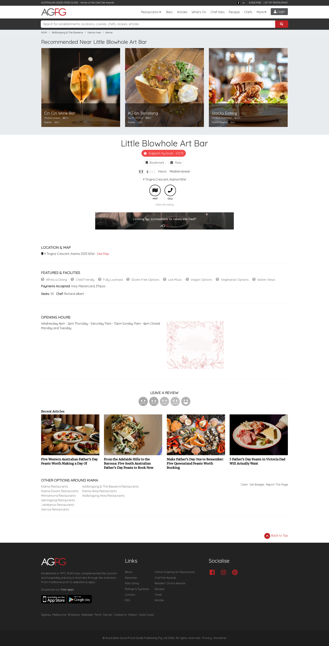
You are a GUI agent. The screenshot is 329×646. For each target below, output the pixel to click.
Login (280, 12)
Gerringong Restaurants (58, 500)
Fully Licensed (113, 280)
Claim (244, 484)
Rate (178, 163)
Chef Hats (218, 12)
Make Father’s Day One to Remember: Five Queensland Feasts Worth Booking (195, 463)
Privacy (207, 638)
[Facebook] (238, 3)
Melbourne (59, 614)
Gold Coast (146, 614)
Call (170, 190)
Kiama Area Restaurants (99, 491)
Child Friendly (85, 280)
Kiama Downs (219, 122)
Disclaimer (220, 638)
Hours (162, 171)
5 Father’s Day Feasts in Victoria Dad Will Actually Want (257, 461)
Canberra (120, 614)
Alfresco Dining (56, 280)
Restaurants (149, 12)
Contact (130, 594)
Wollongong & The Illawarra (67, 32)
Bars (169, 12)
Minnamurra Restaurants (58, 496)
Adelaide (87, 614)
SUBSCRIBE (255, 2)
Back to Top (279, 535)
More (260, 12)
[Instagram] (243, 3)
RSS (127, 600)
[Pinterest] (235, 573)
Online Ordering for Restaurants (175, 572)
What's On (199, 12)
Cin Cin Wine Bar (59, 113)
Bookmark (156, 163)
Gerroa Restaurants (55, 509)
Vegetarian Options (235, 280)
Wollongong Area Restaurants (103, 496)
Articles (182, 12)
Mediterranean (180, 171)
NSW (44, 32)
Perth (97, 614)
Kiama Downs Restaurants (59, 491)
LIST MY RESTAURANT (276, 2)
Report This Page (277, 484)
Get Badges (256, 484)
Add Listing (132, 583)
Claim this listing (165, 204)
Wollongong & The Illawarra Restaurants (110, 486)
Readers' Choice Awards (170, 583)
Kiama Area (94, 32)
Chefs (248, 12)
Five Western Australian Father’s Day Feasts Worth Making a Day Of (69, 461)
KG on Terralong (143, 113)
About (129, 572)
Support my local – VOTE (166, 153)
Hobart (132, 614)
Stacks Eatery (224, 113)
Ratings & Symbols (137, 589)
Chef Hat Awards (104, 2)
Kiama (109, 32)
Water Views (266, 280)
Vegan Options (201, 280)
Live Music (175, 280)
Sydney (46, 614)
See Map (103, 254)
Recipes (234, 12)
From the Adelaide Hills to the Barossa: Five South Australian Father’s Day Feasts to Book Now (128, 463)
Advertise (131, 577)
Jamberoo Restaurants (57, 505)
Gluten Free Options (145, 280)
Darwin (107, 614)
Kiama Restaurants (54, 486)
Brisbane (74, 614)
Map (155, 190)
